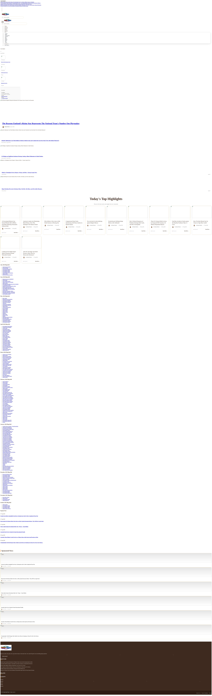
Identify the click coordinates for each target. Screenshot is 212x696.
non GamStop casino (6, 389)
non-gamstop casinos (6, 475)
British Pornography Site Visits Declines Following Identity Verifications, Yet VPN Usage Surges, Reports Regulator (20, 5)
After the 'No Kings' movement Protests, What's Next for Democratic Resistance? (30, 253)
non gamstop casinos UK (7, 420)
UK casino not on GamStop (7, 406)
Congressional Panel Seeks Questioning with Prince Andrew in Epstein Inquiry (74, 223)
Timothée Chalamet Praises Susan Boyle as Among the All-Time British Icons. (12, 668)
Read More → (16, 232)
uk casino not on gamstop (7, 436)
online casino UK (6, 350)
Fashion (6, 30)
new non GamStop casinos (7, 402)
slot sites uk (5, 374)
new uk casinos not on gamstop (8, 442)
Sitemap (210, 693)
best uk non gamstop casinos (8, 274)
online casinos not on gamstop (8, 282)
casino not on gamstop (6, 300)
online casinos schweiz (7, 508)
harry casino (5, 298)
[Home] (5, 15)
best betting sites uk (6, 461)
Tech (5, 41)
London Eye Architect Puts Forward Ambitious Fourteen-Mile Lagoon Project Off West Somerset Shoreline (17, 670)
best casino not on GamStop (7, 399)
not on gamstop (5, 267)
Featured (6, 31)
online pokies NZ (6, 500)
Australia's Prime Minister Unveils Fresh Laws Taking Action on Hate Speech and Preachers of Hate (19, 537)
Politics (6, 39)
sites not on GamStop (6, 408)
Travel (6, 42)
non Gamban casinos (6, 345)
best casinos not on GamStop (8, 393)
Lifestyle (6, 36)
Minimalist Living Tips (4, 83)
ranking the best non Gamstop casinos (9, 286)
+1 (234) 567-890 (4, 98)
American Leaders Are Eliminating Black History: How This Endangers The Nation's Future (31, 223)
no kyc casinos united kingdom (8, 395)
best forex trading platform (7, 268)
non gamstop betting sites (7, 462)
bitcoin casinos (5, 309)
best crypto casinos (6, 332)
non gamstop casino (6, 329)
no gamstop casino (6, 481)
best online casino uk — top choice (9, 292)
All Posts (6, 27)
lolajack (4, 316)
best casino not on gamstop (7, 459)
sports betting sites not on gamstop (9, 460)
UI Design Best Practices (4, 72)
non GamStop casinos (6, 337)
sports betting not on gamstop (8, 272)
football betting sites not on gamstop (9, 452)
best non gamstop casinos (7, 319)
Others (6, 38)
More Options (7, 45)
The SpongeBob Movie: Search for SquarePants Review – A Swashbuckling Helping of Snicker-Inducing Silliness (20, 3)
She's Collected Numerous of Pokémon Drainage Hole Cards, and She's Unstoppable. (137, 223)
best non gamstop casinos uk (8, 431)
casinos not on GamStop (7, 354)
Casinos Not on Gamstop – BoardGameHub (10, 426)
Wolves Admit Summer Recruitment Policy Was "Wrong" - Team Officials (14, 526)
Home (6, 26)
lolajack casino (5, 312)
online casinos (5, 283)
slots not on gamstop (6, 469)
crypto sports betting (6, 384)
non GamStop (5, 366)
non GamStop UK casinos (7, 396)
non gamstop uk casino (7, 435)
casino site (4, 303)
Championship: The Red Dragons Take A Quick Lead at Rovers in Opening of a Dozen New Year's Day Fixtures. (21, 542)
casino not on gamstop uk (7, 427)
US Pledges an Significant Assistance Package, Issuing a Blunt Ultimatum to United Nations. (22, 156)
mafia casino (5, 314)
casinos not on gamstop (7, 304)
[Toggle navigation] (3, 22)
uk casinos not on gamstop (7, 361)
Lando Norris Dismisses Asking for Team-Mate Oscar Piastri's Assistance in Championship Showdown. (16, 663)
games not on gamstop (6, 266)
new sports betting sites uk (7, 434)
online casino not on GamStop (8, 398)
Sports (6, 40)
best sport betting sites (6, 433)
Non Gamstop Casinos (7, 451)
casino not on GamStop (7, 349)
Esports (6, 29)
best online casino (6, 318)
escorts (4, 422)
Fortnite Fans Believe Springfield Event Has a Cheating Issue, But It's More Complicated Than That (18, 564)
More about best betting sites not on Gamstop (10, 284)
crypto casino (5, 328)
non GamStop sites (6, 390)
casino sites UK (5, 391)
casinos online (5, 273)
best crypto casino (6, 334)
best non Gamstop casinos (7, 474)
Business (6, 28)
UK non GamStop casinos (7, 376)
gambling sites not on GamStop (8, 410)
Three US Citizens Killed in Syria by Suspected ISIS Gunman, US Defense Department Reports (159, 223)
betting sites (5, 463)
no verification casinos (6, 285)
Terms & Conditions (205, 693)
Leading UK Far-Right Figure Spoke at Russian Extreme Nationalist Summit (9, 253)
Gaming (6, 33)
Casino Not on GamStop (7, 327)
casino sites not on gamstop (7, 437)
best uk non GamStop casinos (8, 291)
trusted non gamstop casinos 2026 (8, 478)
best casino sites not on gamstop (8, 466)
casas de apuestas (6, 363)
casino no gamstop (6, 479)
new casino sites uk (6, 375)
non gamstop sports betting (7, 326)
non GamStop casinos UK (7, 392)
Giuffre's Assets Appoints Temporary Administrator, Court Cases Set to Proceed (12, 665)
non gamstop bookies (6, 443)
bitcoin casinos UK (6, 336)
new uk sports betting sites (7, 432)
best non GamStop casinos (7, 400)
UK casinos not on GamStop (8, 369)
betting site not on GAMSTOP (8, 279)
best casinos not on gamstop (7, 490)
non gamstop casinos (6, 269)
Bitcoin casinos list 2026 (7, 287)
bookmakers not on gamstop (7, 447)
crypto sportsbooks (6, 446)
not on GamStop (5, 404)
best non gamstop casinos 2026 (8, 429)
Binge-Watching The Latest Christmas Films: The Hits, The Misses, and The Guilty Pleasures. (22, 188)
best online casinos (6, 497)
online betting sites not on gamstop (9, 289)
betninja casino (5, 315)
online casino (5, 280)
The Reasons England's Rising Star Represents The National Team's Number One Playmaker (41, 123)
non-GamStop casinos (6, 281)
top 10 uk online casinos (7, 346)
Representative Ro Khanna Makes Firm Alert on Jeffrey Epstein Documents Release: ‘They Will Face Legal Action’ (22, 521)
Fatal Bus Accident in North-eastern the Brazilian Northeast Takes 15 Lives (180, 223)
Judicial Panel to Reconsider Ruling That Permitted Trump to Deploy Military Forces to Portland (17, 2)
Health (6, 34)
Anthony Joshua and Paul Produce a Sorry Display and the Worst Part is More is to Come (16, 4)
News (6, 37)
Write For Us (198, 693)
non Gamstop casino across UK (8, 288)
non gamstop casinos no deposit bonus (9, 480)
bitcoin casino (5, 335)
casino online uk (5, 381)
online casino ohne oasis (7, 365)
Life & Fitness (7, 35)
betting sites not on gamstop (7, 299)
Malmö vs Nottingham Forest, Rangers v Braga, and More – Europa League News (19, 172)
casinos (4, 464)
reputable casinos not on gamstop (8, 444)
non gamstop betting (6, 456)
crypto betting (5, 383)
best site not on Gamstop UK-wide (9, 293)
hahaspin (4, 313)
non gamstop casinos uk (7, 301)
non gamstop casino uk (7, 445)
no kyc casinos (5, 333)
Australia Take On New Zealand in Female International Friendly (12, 607)
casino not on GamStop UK (7, 411)
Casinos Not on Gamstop (7, 449)
